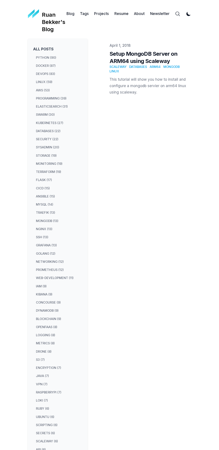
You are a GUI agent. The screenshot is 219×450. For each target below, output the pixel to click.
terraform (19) (48, 172)
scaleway (118, 67)
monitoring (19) (49, 163)
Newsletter (160, 14)
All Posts (43, 49)
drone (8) (44, 351)
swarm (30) (45, 115)
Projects (101, 14)
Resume (121, 14)
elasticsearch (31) (52, 106)
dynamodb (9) (47, 311)
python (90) (46, 57)
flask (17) (44, 180)
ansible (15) (45, 196)
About (139, 14)
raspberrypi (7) (48, 392)
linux (114, 71)
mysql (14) (44, 204)
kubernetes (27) (49, 123)
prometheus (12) (50, 270)
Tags (84, 14)
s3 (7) (40, 359)
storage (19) (46, 155)
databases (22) (48, 131)
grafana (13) (46, 245)
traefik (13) (45, 213)
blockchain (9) (48, 319)
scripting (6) (47, 425)
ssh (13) (42, 237)
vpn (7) (41, 384)
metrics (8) (45, 343)
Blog (70, 14)
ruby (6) (42, 409)
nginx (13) (44, 229)
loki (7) (42, 400)
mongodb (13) (47, 221)
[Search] (178, 14)
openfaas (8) (46, 327)
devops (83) (45, 74)
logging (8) (45, 335)
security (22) (47, 139)
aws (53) (43, 90)
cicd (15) (43, 188)
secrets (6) (45, 433)
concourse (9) (48, 302)
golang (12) (45, 253)
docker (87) (46, 65)
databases (138, 67)
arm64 (155, 67)
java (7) (42, 376)
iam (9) (41, 286)
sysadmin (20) (47, 147)
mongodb (171, 67)
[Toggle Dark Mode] (188, 14)
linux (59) (44, 82)
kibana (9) (44, 294)
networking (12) (50, 261)
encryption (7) (48, 368)
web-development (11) (55, 278)
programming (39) (51, 98)
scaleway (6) (47, 441)
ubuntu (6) (45, 417)
